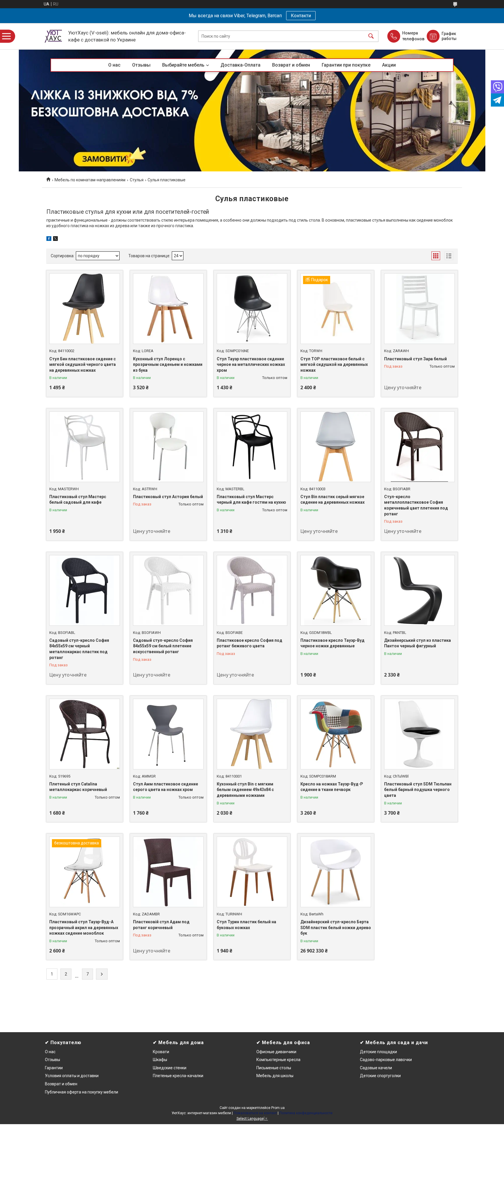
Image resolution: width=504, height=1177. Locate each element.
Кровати (161, 1051)
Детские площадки (378, 1051)
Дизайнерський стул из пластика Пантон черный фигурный (417, 643)
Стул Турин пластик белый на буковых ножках (246, 924)
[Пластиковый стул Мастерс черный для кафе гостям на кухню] (252, 446)
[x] (55, 239)
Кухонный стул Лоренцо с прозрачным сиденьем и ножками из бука (167, 365)
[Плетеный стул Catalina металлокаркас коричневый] (84, 734)
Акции (389, 65)
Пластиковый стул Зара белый (415, 359)
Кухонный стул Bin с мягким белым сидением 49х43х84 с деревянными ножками (245, 790)
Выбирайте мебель (183, 65)
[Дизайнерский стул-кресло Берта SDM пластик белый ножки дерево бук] (335, 872)
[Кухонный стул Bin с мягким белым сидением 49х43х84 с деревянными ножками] (252, 734)
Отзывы (141, 65)
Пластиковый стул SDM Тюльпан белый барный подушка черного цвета (418, 790)
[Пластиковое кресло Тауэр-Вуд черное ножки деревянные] (335, 590)
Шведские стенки (169, 1067)
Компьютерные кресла (278, 1059)
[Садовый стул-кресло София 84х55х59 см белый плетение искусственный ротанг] (168, 590)
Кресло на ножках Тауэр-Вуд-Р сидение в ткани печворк (331, 787)
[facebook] (48, 239)
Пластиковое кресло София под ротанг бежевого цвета (249, 643)
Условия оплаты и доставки (72, 1075)
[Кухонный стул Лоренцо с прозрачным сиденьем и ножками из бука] (168, 308)
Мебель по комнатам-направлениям (90, 180)
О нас (114, 65)
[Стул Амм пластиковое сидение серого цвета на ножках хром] (168, 734)
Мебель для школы (274, 1075)
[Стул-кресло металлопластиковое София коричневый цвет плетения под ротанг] (419, 446)
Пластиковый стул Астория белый (168, 496)
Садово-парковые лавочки (386, 1059)
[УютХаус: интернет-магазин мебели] (53, 36)
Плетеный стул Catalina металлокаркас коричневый (78, 787)
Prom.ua (278, 1108)
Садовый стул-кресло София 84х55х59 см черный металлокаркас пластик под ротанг (79, 649)
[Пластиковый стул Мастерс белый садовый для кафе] (84, 446)
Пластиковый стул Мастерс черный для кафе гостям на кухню (251, 499)
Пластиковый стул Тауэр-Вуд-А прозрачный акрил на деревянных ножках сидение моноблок (83, 927)
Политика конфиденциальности (305, 1113)
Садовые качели (376, 1067)
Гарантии (54, 1067)
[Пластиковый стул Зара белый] (419, 308)
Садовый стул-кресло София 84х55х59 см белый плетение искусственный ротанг (163, 646)
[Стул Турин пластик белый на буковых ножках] (252, 872)
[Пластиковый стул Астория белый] (168, 446)
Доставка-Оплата (240, 65)
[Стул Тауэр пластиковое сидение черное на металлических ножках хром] (252, 308)
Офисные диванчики (276, 1051)
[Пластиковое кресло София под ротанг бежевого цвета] (252, 590)
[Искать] (371, 36)
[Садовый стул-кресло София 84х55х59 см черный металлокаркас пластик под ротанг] (84, 590)
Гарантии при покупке (346, 65)
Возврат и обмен (291, 65)
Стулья (137, 180)
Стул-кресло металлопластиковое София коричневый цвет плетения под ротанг (416, 505)
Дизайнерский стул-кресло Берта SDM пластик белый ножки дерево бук (335, 927)
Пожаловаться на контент (255, 1113)
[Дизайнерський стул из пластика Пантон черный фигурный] (419, 590)
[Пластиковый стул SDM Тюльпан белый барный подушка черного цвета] (419, 734)
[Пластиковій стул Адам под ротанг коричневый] (168, 872)
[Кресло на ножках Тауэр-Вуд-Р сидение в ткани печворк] (335, 734)
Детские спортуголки (380, 1075)
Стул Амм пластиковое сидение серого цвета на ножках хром (165, 787)
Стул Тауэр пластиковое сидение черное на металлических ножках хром (251, 365)
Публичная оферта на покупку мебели (81, 1092)
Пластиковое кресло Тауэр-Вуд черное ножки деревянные (332, 643)
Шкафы (160, 1059)
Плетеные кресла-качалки (178, 1075)
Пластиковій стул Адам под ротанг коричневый (161, 924)
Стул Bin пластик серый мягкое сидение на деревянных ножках (332, 499)
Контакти (301, 15)
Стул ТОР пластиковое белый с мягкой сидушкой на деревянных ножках (334, 365)
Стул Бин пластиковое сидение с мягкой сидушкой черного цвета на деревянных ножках (82, 365)
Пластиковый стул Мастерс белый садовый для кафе (77, 499)
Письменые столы (273, 1067)
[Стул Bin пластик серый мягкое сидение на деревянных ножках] (335, 446)
